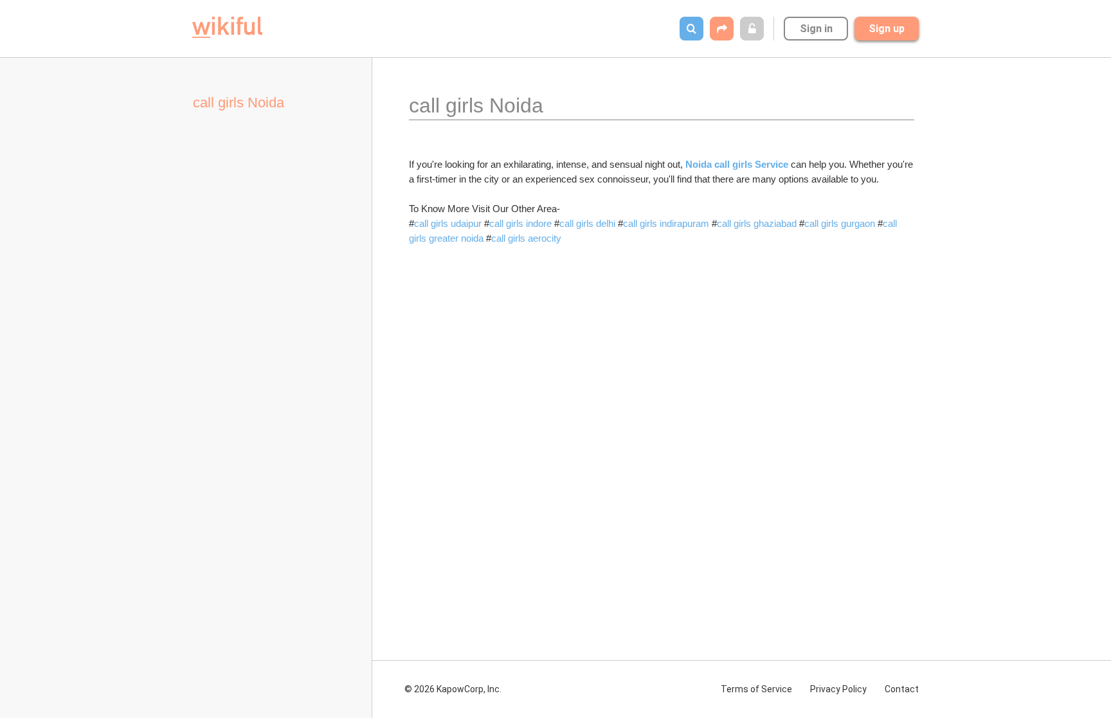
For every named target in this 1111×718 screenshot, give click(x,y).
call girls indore (520, 223)
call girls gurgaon (839, 223)
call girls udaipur (448, 223)
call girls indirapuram (666, 223)
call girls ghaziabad (757, 223)
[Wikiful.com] (227, 27)
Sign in (816, 28)
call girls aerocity (526, 238)
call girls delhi (587, 223)
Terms (756, 689)
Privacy (838, 689)
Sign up (887, 28)
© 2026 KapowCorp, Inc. (452, 689)
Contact (902, 689)
